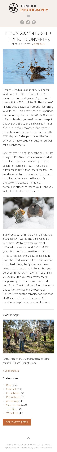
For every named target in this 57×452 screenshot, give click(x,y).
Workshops (12, 413)
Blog (8, 384)
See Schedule (12, 370)
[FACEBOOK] (22, 22)
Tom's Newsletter (17, 422)
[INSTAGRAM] (34, 22)
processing (12, 400)
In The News (12, 392)
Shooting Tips (13, 404)
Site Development (43, 447)
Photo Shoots (13, 396)
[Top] (28, 438)
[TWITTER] (28, 22)
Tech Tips (11, 409)
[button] (28, 16)
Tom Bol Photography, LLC (28, 8)
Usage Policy (27, 447)
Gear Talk (39, 44)
